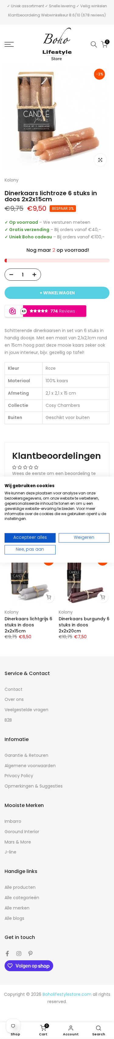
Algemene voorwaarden (30, 766)
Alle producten (20, 887)
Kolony (12, 612)
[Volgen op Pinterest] (30, 953)
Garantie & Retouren (26, 755)
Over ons (14, 699)
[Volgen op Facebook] (7, 953)
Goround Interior (22, 832)
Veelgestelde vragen (26, 710)
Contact (13, 689)
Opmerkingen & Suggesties (34, 786)
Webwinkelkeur (54, 15)
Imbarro (13, 821)
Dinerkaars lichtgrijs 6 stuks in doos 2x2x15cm (28, 625)
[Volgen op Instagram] (19, 953)
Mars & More (18, 842)
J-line (10, 852)
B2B (8, 720)
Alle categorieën (22, 898)
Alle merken (17, 908)
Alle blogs (14, 918)
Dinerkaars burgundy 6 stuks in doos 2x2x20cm (84, 625)
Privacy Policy (19, 776)
